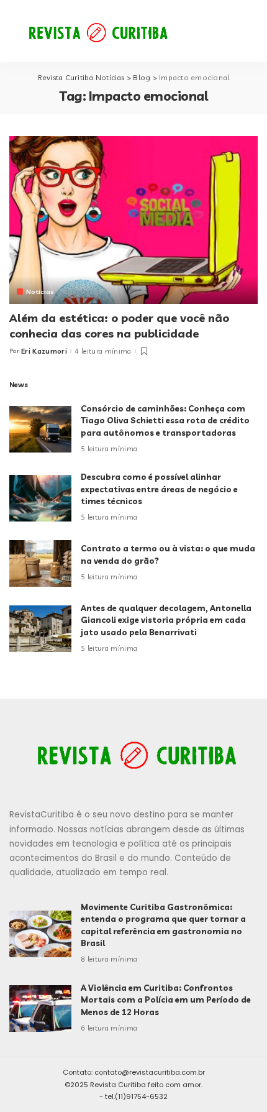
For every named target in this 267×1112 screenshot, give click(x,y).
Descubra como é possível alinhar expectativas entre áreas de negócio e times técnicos (159, 489)
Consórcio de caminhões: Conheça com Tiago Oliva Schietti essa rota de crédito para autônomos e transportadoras (165, 420)
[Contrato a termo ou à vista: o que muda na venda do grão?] (40, 563)
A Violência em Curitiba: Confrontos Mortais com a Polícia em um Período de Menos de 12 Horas (166, 1000)
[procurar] (214, 31)
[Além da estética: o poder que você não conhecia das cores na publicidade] (133, 220)
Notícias (40, 291)
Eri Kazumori (44, 351)
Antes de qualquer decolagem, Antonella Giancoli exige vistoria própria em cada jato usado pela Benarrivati (166, 620)
